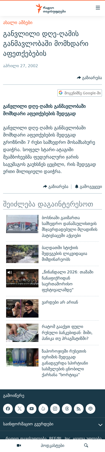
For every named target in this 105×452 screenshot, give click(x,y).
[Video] (19, 445)
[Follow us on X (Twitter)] (19, 409)
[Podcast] (90, 409)
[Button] (89, 77)
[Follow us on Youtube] (31, 409)
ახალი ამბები (17, 22)
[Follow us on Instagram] (55, 409)
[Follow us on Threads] (67, 409)
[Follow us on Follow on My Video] (43, 409)
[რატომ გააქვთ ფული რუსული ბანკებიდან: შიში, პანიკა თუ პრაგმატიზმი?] (22, 333)
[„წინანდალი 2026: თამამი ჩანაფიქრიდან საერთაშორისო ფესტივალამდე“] (22, 278)
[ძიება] (86, 445)
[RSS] (79, 409)
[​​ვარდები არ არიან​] (22, 308)
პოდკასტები (52, 445)
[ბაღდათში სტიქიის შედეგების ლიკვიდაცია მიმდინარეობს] (22, 254)
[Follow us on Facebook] (8, 409)
